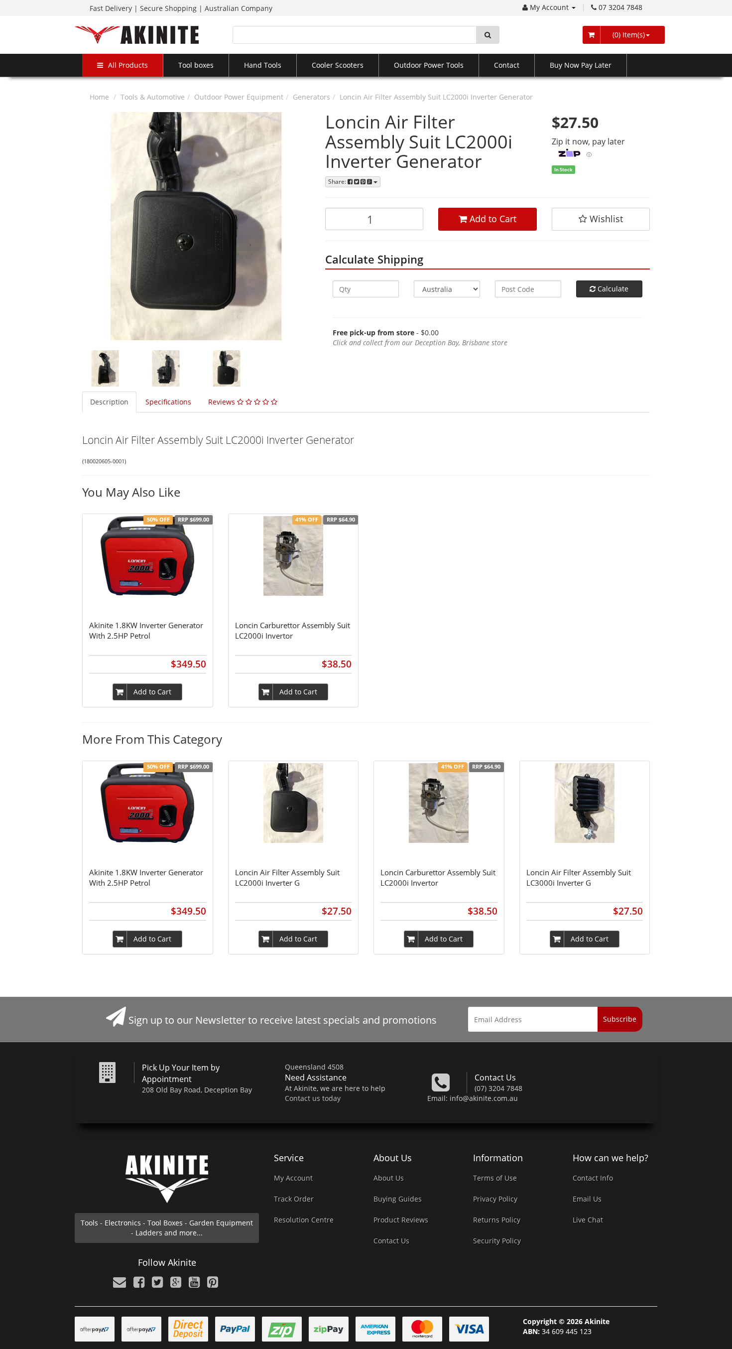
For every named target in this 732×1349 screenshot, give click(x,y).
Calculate (612, 288)
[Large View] (105, 368)
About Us (388, 1178)
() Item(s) (627, 34)
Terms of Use (495, 1178)
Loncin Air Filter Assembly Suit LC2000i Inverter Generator (436, 97)
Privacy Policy (495, 1199)
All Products (128, 65)
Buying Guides (397, 1199)
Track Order (294, 1199)
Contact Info (593, 1178)
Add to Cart (491, 219)
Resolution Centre (304, 1219)
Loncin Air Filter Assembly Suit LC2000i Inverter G (287, 877)
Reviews (222, 401)
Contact (506, 65)
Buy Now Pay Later (580, 65)
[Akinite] (137, 34)
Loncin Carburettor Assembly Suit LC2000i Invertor (292, 630)
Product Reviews (400, 1219)
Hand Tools (262, 65)
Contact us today (313, 1098)
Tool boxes (196, 65)
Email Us (587, 1199)
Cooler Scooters (338, 65)
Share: (338, 181)
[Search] (487, 35)
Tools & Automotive (153, 97)
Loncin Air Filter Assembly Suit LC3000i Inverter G (578, 877)
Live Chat (588, 1219)
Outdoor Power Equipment (238, 97)
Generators (311, 97)
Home (99, 97)
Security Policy (497, 1240)
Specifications (168, 401)
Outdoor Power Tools (429, 65)
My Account (550, 7)
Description (109, 401)
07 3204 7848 (620, 7)
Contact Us (391, 1240)
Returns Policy (496, 1219)
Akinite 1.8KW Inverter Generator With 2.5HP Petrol (146, 630)
